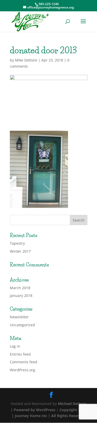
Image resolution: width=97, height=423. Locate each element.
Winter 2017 (20, 251)
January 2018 (21, 295)
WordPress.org (22, 369)
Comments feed (23, 361)
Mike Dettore (26, 60)
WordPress (45, 409)
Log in (15, 346)
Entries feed (20, 354)
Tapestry (17, 243)
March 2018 (20, 287)
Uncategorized (22, 324)
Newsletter (19, 316)
